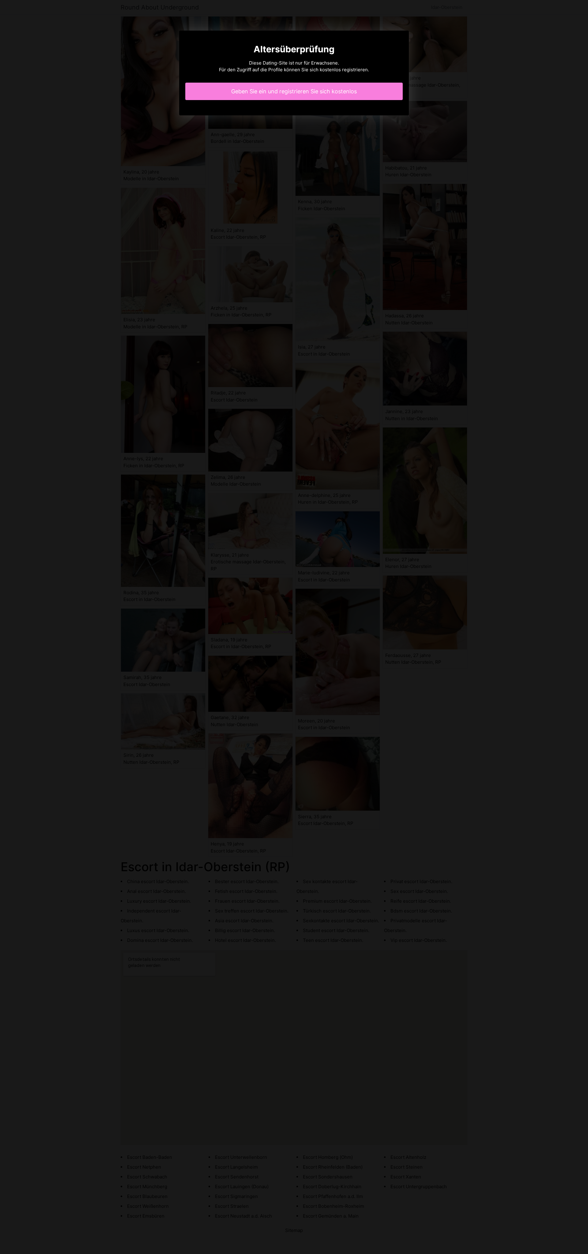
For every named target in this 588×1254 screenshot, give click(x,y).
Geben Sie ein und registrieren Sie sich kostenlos (294, 91)
